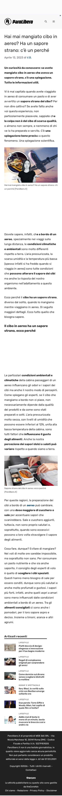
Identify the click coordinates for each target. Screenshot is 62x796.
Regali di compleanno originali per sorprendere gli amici (31, 663)
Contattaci (31, 770)
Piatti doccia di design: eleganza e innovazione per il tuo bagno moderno (31, 648)
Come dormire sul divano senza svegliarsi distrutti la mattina (31, 677)
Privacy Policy (37, 790)
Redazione (22, 790)
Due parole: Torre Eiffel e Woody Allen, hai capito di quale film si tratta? (32, 705)
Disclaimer (51, 790)
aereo (31, 505)
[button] (46, 21)
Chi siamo (10, 790)
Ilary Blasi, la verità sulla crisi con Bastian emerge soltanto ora (31, 691)
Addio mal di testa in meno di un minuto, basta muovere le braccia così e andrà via (32, 721)
